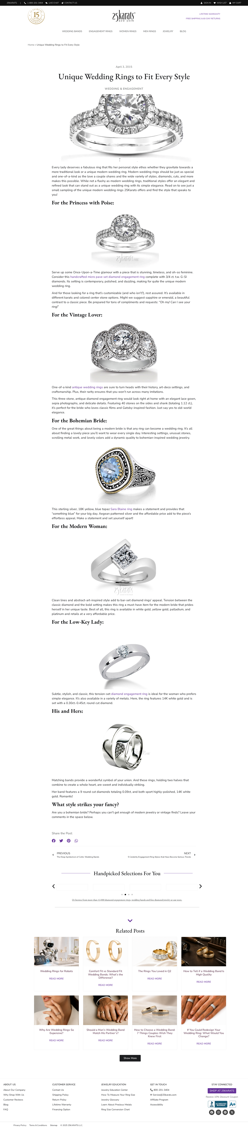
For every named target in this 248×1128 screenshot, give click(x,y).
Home (31, 44)
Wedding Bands (72, 31)
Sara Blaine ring (121, 509)
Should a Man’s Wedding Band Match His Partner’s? (106, 1031)
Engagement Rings (101, 31)
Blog (183, 31)
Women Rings (127, 31)
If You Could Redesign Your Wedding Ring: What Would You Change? (204, 1033)
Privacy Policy (19, 1125)
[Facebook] (211, 1112)
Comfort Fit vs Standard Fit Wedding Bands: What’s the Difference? (105, 974)
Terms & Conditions (38, 1125)
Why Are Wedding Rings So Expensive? (56, 1031)
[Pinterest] (225, 1112)
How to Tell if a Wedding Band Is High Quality (203, 972)
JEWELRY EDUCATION (113, 1084)
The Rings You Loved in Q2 (154, 971)
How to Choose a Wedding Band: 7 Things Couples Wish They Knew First (154, 1033)
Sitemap (53, 1125)
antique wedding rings (87, 387)
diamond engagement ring (129, 694)
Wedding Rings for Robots (56, 971)
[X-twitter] (232, 1112)
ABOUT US (9, 1084)
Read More (56, 978)
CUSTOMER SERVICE (63, 1084)
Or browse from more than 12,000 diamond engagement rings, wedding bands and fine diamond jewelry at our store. (127, 899)
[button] (54, 841)
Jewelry (168, 31)
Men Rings (149, 31)
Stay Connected (222, 1084)
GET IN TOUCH (158, 1084)
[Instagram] (218, 1112)
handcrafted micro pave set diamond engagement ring (107, 277)
